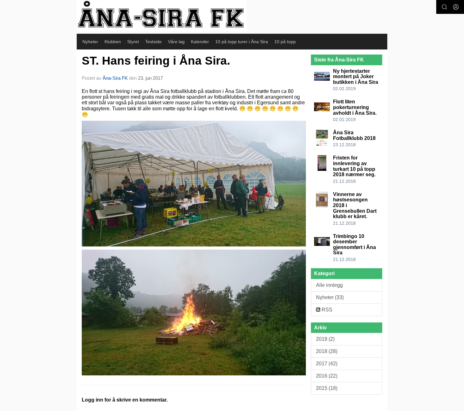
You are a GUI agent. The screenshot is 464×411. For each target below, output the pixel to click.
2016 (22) (326, 376)
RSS (326, 309)
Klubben (112, 41)
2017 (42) (326, 363)
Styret (133, 41)
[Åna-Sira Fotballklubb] (162, 15)
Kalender (200, 41)
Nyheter (90, 41)
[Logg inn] (455, 7)
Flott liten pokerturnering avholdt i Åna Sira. (355, 107)
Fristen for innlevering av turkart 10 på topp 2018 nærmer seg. (354, 166)
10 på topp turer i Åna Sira (241, 41)
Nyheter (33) (330, 297)
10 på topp (285, 41)
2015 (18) (326, 388)
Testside (153, 41)
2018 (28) (326, 351)
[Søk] (444, 7)
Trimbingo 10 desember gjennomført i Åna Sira (354, 245)
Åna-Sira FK (115, 78)
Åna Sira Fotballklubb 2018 (354, 135)
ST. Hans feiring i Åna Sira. (156, 60)
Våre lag (176, 41)
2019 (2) (325, 339)
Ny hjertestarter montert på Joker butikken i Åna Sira (355, 76)
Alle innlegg (329, 285)
